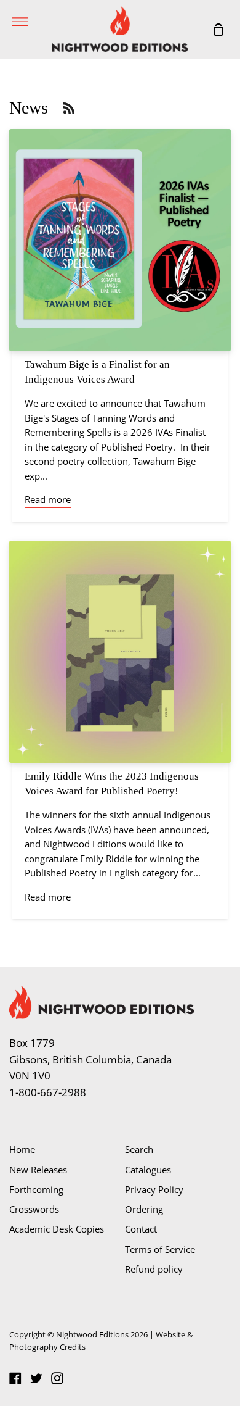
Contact (141, 1229)
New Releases (38, 1169)
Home (22, 1149)
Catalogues (148, 1169)
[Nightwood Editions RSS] (69, 107)
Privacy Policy (154, 1189)
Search (139, 1149)
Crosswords (34, 1209)
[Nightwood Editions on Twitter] (36, 1378)
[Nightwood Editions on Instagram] (57, 1378)
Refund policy (154, 1269)
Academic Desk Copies (56, 1229)
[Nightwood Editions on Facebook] (15, 1378)
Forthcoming (36, 1189)
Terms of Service (160, 1249)
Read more (48, 499)
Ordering (144, 1209)
